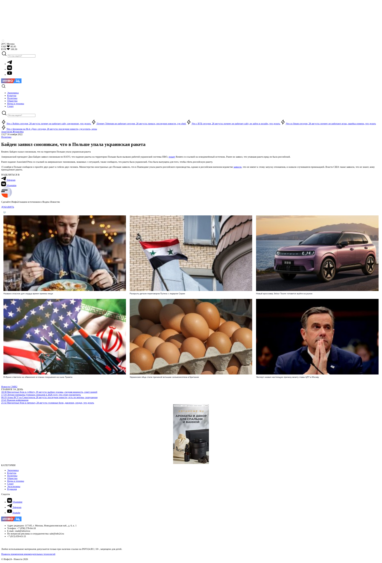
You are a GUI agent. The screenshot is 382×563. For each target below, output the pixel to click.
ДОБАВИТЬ (7, 207)
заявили (238, 167)
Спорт (10, 483)
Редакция (12, 489)
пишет (172, 157)
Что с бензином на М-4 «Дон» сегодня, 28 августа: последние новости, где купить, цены (51, 129)
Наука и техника (15, 481)
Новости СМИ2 (9, 386)
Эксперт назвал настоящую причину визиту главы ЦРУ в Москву (287, 377)
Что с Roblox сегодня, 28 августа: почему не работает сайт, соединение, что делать (48, 123)
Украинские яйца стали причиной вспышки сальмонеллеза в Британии (164, 377)
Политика (6, 137)
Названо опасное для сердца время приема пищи (28, 293)
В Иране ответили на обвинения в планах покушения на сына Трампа (37, 377)
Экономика (13, 470)
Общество (12, 478)
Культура (11, 473)
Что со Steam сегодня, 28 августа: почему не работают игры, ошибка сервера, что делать (330, 123)
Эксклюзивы (13, 486)
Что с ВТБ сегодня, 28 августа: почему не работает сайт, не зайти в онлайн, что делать (236, 123)
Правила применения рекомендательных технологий (28, 554)
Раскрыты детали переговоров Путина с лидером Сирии (157, 293)
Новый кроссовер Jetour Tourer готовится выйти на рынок (284, 293)
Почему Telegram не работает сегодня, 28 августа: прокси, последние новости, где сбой (141, 123)
